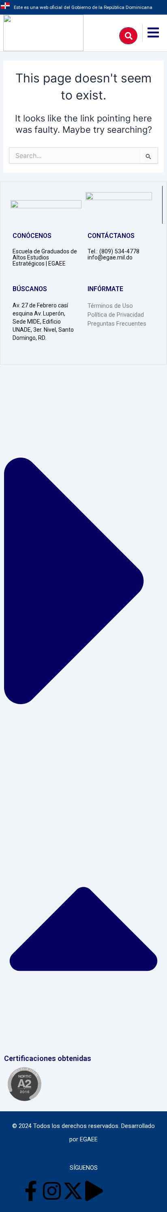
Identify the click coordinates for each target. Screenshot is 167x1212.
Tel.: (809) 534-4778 (113, 251)
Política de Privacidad (116, 314)
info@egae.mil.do (110, 257)
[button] (83, 716)
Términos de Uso (110, 305)
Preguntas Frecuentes (117, 323)
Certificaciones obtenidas (47, 1058)
